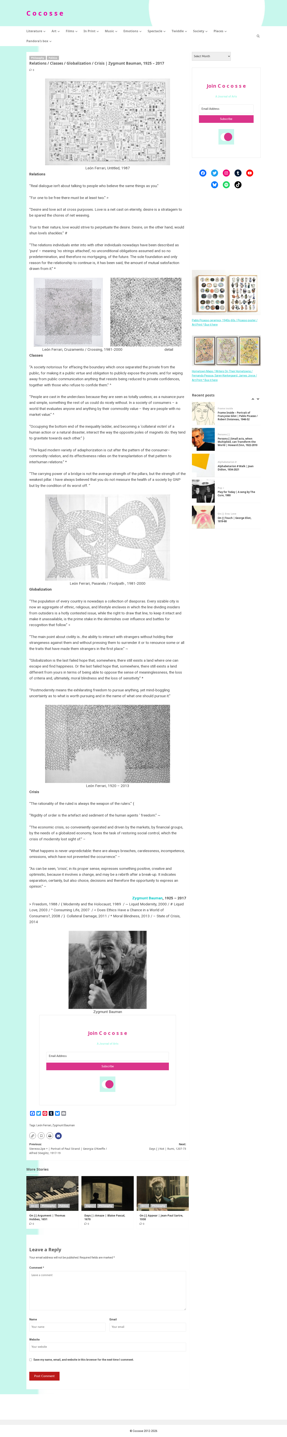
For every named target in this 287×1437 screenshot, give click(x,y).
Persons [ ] (224, 408)
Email (113, 1319)
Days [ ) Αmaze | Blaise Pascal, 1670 (104, 1217)
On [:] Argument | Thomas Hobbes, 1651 (47, 1217)
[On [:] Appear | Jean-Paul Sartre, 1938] (163, 1193)
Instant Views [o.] (228, 512)
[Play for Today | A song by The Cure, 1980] (203, 465)
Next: (167, 1146)
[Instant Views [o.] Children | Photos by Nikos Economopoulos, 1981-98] (203, 517)
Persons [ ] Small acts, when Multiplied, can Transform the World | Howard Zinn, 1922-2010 (237, 416)
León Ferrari (44, 1125)
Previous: (68, 1148)
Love (233, 488)
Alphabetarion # (227, 436)
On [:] (34, 1206)
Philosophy (37, 58)
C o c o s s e (44, 13)
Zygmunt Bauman (147, 898)
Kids (241, 512)
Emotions (130, 31)
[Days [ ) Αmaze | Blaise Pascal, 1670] (107, 1193)
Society (198, 31)
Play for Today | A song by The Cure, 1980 (236, 467)
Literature (34, 31)
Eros (227, 488)
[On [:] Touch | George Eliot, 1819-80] (203, 491)
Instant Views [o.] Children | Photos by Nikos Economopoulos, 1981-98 (235, 520)
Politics (53, 58)
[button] (258, 36)
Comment (36, 1267)
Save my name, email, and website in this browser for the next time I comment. (83, 1359)
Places (218, 31)
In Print (89, 31)
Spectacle (155, 31)
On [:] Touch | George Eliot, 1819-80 (234, 493)
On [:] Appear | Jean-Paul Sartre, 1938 (161, 1217)
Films (70, 31)
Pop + (221, 462)
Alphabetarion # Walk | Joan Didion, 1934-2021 (236, 441)
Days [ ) (90, 1206)
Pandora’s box (37, 41)
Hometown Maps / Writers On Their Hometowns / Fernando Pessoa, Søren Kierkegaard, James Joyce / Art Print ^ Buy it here (224, 375)
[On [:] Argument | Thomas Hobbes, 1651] (52, 1193)
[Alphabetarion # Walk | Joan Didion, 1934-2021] (203, 439)
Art (54, 31)
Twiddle (178, 31)
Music (109, 31)
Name (33, 1319)
